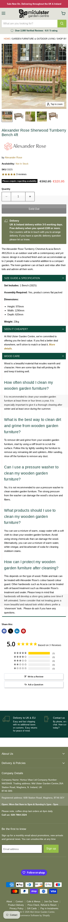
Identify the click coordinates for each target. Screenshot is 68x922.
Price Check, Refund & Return (42, 905)
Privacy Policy (16, 908)
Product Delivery (16, 905)
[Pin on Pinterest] (23, 631)
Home (7, 39)
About (9, 901)
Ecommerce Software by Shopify (34, 915)
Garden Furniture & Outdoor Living (33, 39)
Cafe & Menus (33, 901)
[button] (34, 278)
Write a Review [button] (35, 676)
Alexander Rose (13, 157)
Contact (19, 901)
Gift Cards (32, 908)
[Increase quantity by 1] (30, 196)
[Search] (61, 23)
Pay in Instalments (49, 908)
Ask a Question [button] (35, 684)
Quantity (6, 189)
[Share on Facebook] (4, 631)
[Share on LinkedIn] (17, 631)
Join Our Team (51, 901)
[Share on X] (10, 631)
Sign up (51, 848)
